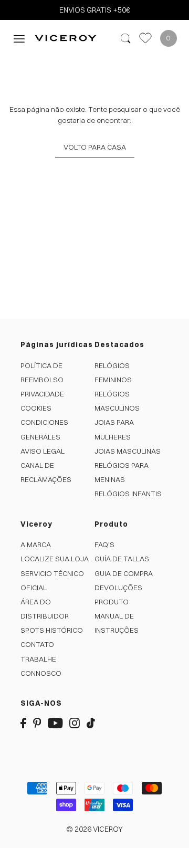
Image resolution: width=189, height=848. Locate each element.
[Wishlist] (145, 38)
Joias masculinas (127, 451)
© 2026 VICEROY (94, 829)
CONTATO (37, 644)
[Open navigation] (19, 38)
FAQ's (104, 544)
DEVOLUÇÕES (118, 587)
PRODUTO (111, 602)
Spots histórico (51, 630)
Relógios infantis (128, 493)
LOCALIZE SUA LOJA (54, 558)
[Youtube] (55, 722)
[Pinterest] (37, 722)
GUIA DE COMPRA (123, 573)
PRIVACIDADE (42, 394)
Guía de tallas (121, 558)
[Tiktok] (91, 722)
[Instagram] (74, 722)
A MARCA (35, 544)
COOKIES (35, 408)
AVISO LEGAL (42, 451)
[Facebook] (23, 722)
